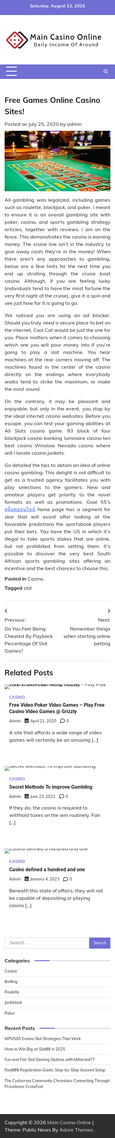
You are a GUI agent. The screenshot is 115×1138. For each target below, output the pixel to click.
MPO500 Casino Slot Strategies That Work (43, 1038)
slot (28, 588)
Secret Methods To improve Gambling (50, 787)
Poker (10, 1013)
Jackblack (13, 1002)
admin (74, 124)
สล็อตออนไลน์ (20, 509)
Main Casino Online (69, 1122)
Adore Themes (76, 1130)
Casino (35, 579)
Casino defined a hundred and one (47, 869)
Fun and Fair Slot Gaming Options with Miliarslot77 (50, 1059)
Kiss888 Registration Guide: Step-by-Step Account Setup (55, 1069)
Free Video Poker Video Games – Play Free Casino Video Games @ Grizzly (57, 708)
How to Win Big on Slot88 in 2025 (35, 1049)
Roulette (12, 991)
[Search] (105, 71)
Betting (11, 981)
